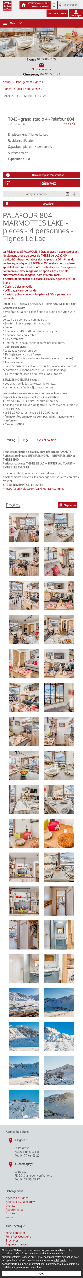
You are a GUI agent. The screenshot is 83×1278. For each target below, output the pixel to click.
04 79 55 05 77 (50, 74)
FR (54, 4)
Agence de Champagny (20, 1201)
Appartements (14, 1209)
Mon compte (76, 15)
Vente (9, 1217)
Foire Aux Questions (18, 1236)
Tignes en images (17, 1244)
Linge (25, 440)
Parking (10, 440)
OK (41, 1273)
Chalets (10, 1205)
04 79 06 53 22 (46, 59)
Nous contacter (15, 1232)
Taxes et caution (45, 440)
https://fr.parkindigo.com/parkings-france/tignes (33, 488)
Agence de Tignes (17, 1197)
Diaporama (70, 505)
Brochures (12, 1240)
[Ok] (60, 5)
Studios (10, 1213)
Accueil (8, 82)
